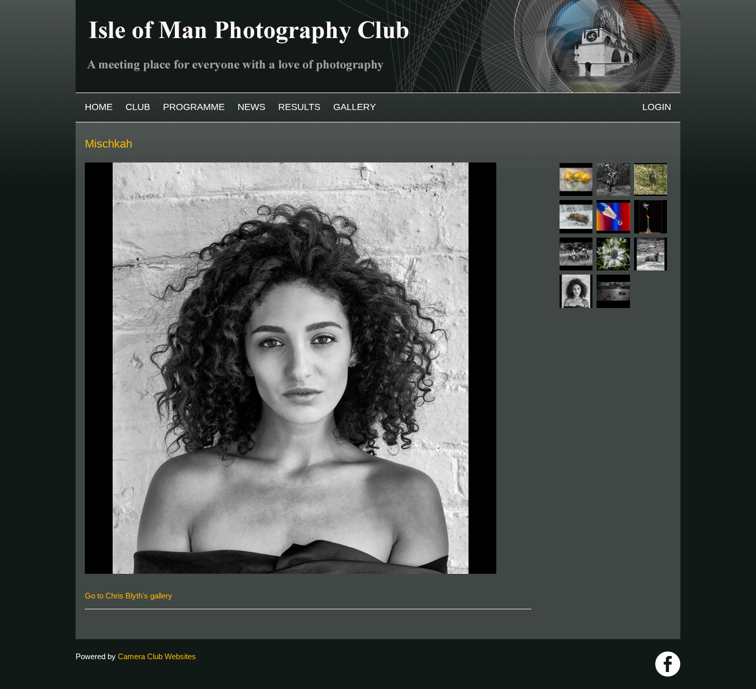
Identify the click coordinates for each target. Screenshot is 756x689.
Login (656, 107)
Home (99, 107)
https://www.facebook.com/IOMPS (667, 664)
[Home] (378, 5)
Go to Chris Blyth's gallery (128, 595)
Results (299, 107)
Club (137, 107)
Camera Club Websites (157, 656)
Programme (194, 107)
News (251, 107)
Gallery (354, 107)
